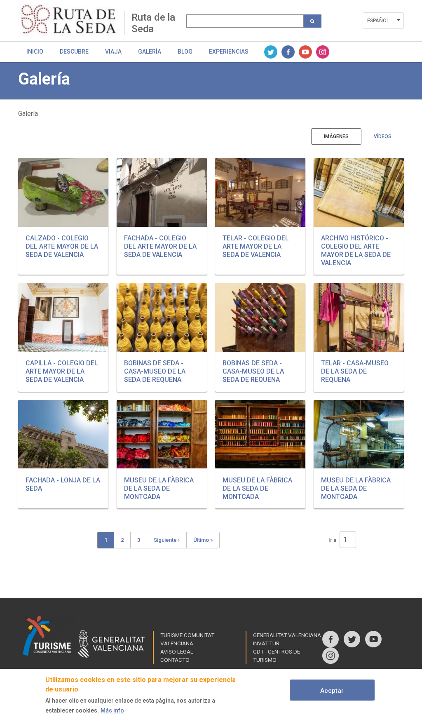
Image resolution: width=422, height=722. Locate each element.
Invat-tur (266, 643)
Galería (149, 51)
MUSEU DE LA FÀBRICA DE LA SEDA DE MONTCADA (159, 488)
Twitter (270, 52)
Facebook (288, 52)
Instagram (322, 52)
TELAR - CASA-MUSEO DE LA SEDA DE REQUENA (355, 371)
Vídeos (383, 136)
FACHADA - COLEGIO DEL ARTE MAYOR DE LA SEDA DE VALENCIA (160, 246)
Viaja (113, 51)
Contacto (175, 659)
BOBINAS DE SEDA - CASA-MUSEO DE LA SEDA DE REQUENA (154, 371)
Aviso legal (176, 651)
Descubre (74, 51)
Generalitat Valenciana (287, 635)
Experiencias (229, 51)
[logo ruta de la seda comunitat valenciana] (71, 20)
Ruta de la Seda (153, 23)
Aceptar (332, 690)
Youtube (305, 52)
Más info (112, 710)
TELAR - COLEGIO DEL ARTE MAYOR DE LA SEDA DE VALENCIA (256, 246)
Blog (185, 51)
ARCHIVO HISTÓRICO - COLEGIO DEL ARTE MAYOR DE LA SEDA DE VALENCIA (356, 250)
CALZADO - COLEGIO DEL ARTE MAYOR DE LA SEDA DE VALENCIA (62, 246)
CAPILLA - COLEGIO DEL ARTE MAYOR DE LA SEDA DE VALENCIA (62, 371)
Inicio (34, 51)
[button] (63, 192)
